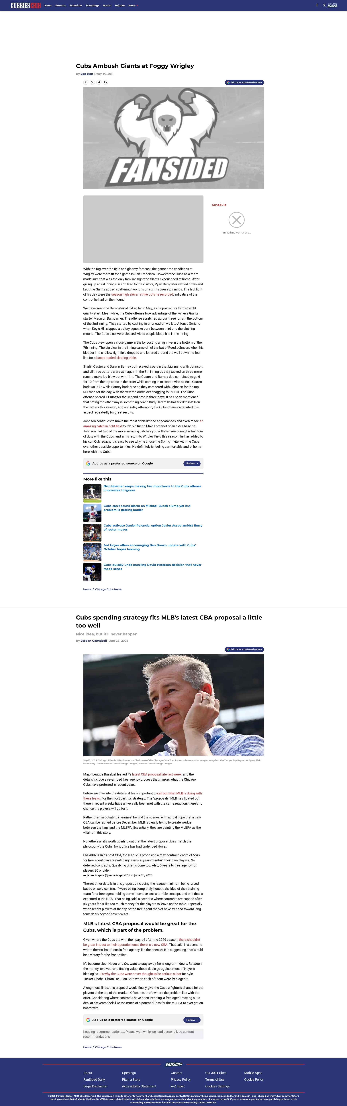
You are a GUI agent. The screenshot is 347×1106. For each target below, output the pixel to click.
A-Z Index (178, 1086)
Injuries (120, 5)
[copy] (105, 82)
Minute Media (64, 1096)
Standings (92, 5)
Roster (107, 5)
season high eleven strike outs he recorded (142, 294)
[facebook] (317, 5)
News (48, 5)
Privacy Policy (181, 1079)
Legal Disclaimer (95, 1086)
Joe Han (87, 74)
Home (87, 589)
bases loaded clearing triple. (116, 358)
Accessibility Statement (139, 1086)
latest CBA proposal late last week (156, 774)
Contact (176, 1073)
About (87, 1073)
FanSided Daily (94, 1079)
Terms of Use (215, 1079)
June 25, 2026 (143, 875)
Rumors (60, 5)
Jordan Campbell (94, 640)
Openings (129, 1073)
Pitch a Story (131, 1079)
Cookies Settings (217, 1086)
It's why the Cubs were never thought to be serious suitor (140, 974)
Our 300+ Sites (215, 1073)
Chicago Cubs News (108, 589)
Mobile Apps (253, 1073)
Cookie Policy (254, 1079)
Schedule (75, 5)
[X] (324, 5)
